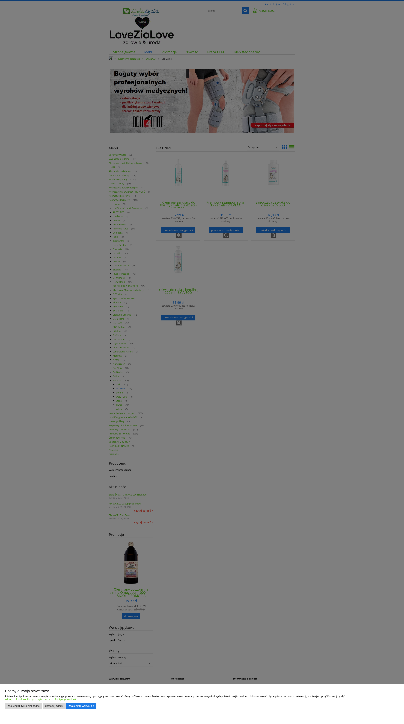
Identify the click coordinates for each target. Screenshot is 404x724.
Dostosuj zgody (54, 705)
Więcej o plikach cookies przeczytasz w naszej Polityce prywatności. (41, 699)
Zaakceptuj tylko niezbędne (24, 705)
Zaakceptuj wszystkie (81, 705)
